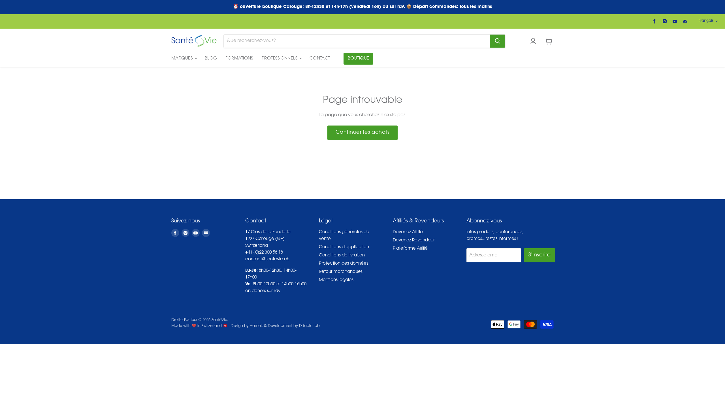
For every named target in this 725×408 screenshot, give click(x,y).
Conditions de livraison (342, 255)
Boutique (358, 58)
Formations (239, 58)
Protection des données (343, 264)
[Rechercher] (497, 41)
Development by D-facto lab (294, 326)
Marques (182, 58)
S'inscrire (539, 255)
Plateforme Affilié (410, 248)
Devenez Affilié (408, 232)
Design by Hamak (247, 326)
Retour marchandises (340, 272)
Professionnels (280, 58)
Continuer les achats (363, 132)
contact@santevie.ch (267, 259)
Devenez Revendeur (414, 240)
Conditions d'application (344, 247)
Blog (211, 58)
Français (706, 21)
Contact (320, 58)
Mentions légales (336, 280)
